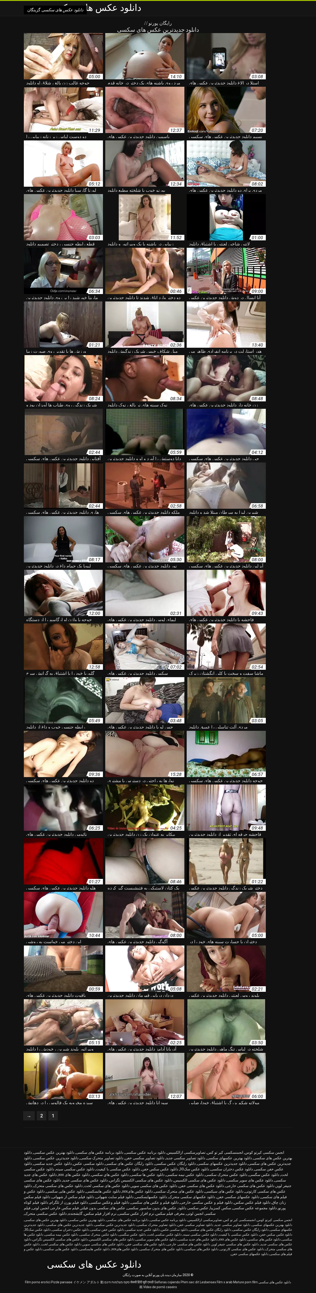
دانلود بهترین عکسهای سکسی (229, 1158)
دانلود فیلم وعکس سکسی (109, 1202)
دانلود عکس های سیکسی (224, 1191)
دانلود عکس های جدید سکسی (198, 1239)
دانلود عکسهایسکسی (151, 1197)
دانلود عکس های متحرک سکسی (178, 1191)
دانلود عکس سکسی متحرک (46, 1213)
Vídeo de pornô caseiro (160, 1287)
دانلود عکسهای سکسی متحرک (192, 1197)
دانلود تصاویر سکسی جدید (185, 1158)
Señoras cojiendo (167, 1282)
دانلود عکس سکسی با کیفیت (118, 1169)
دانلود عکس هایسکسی (103, 1191)
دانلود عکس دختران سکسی (232, 1169)
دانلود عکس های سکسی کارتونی (242, 1249)
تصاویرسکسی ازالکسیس (186, 1152)
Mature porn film (245, 1282)
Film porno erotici (37, 1282)
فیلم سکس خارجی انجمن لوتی (55, 1208)
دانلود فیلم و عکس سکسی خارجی (206, 1202)
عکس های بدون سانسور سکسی (152, 1208)
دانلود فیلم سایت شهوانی (114, 1197)
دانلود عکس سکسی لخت (165, 1234)
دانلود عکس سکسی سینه (75, 1169)
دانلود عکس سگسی (264, 1174)
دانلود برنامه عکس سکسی (145, 1152)
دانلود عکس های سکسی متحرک (58, 1186)
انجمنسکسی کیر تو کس (225, 1152)
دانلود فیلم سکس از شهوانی (73, 1197)
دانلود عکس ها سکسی (147, 1174)
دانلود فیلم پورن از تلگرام (69, 1202)
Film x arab (224, 1282)
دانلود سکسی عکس (88, 1163)
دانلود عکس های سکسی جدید (85, 1180)
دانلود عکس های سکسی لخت (107, 1186)
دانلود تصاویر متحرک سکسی (101, 1158)
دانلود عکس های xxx (74, 1174)
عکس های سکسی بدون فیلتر (103, 1208)
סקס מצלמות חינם (117, 1282)
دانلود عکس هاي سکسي (110, 1174)
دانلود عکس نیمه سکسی (185, 1174)
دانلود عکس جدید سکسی (53, 1163)
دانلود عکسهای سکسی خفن (238, 1197)
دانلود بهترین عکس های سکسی (46, 1220)
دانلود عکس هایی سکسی (65, 1191)
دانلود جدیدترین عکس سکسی (56, 1158)
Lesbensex (208, 1282)
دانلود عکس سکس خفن (160, 1169)
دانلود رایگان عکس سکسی (175, 1163)
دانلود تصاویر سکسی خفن (144, 1158)
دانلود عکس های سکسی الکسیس (199, 1180)
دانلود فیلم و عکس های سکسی (155, 1202)
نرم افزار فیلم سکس (100, 1213)
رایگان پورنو (159, 23)
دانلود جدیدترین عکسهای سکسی (222, 1163)
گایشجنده (75, 1213)
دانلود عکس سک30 (194, 1169)
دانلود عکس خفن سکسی (107, 1229)
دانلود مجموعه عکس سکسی (255, 1208)
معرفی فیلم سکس (170, 1213)
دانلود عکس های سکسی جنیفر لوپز (235, 1244)
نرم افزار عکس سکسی (136, 1213)
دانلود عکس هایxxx (137, 1191)
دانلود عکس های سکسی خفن (201, 1186)
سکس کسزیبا (220, 1208)
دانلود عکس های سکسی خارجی (250, 1186)
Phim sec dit (190, 1282)
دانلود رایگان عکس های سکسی (129, 1163)
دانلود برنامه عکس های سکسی (99, 1152)
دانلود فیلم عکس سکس (252, 1202)
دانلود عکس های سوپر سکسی (250, 1180)
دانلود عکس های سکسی (274, 1282)
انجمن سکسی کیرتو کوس (264, 1152)
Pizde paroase (61, 1282)
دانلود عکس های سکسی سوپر (154, 1186)
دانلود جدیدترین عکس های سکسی (69, 1225)
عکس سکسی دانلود (193, 1208)
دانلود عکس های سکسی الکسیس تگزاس (140, 1180)
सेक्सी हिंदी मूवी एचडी (142, 1282)
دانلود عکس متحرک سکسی (226, 1174)
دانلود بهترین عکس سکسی (54, 1152)
